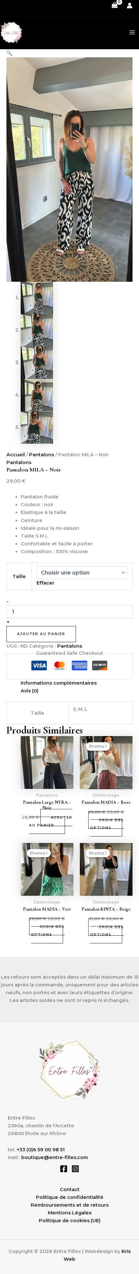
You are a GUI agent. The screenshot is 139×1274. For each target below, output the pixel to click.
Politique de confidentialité (69, 1197)
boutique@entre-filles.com (54, 1157)
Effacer (45, 583)
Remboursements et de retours (70, 1205)
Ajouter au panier (41, 634)
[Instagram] (75, 1169)
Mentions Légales (69, 1213)
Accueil (15, 455)
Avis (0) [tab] (29, 691)
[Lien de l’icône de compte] (130, 5)
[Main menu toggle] (132, 32)
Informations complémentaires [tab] (59, 683)
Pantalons (41, 455)
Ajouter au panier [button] (50, 821)
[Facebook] (64, 1169)
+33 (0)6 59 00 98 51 (40, 1150)
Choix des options (107, 824)
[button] (9, 53)
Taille (19, 576)
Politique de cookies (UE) (70, 1220)
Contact (70, 1189)
